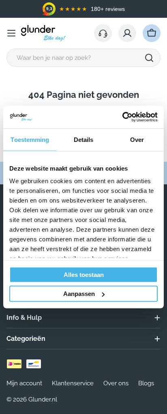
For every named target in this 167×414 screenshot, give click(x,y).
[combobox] (83, 58)
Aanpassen (79, 293)
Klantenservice (73, 383)
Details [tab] (84, 139)
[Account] (127, 33)
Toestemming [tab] (30, 139)
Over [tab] (137, 139)
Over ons (115, 383)
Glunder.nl (42, 399)
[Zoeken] (149, 58)
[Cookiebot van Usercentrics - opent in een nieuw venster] (122, 117)
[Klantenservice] (103, 33)
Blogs (146, 383)
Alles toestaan (84, 274)
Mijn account (24, 383)
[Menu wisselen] (11, 33)
